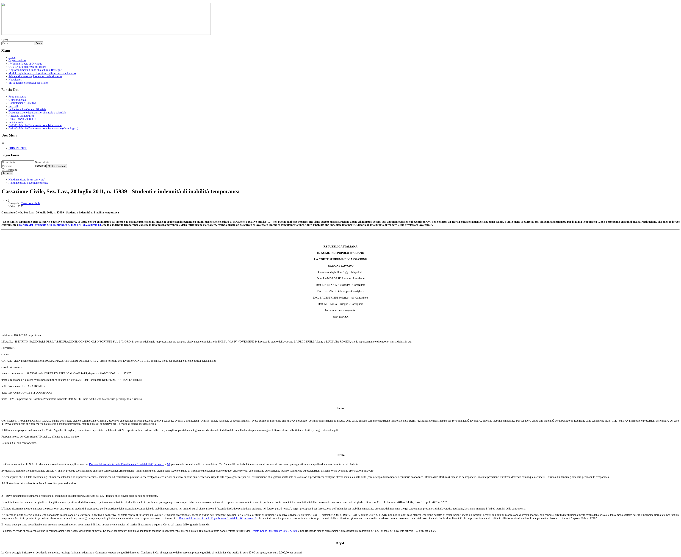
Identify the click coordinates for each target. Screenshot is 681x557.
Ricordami (11, 169)
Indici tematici (16, 122)
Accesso (7, 173)
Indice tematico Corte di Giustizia (27, 109)
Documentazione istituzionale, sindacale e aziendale (37, 112)
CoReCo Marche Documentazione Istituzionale (35, 125)
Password (40, 165)
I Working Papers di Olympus (25, 63)
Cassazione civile (30, 203)
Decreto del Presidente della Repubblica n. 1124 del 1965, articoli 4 (126, 464)
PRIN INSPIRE (18, 148)
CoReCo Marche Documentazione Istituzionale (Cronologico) (43, 128)
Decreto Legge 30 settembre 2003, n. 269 (273, 530)
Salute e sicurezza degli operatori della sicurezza (35, 76)
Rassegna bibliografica (21, 115)
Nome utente (42, 162)
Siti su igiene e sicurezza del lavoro (28, 82)
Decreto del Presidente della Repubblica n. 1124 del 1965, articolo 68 (60, 224)
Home (12, 57)
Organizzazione (17, 60)
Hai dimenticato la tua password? (27, 179)
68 (168, 464)
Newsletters (15, 79)
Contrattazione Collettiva (22, 102)
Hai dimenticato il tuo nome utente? (28, 182)
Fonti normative (17, 96)
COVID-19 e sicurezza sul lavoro (27, 66)
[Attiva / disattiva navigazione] (2, 143)
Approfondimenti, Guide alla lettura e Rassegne (35, 69)
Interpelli (13, 106)
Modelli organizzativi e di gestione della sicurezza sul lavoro (42, 73)
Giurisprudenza (17, 99)
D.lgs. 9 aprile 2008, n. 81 (23, 118)
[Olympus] (106, 33)
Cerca (4, 39)
